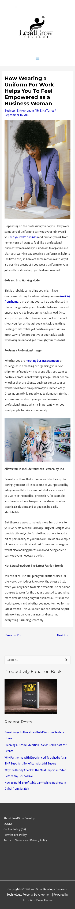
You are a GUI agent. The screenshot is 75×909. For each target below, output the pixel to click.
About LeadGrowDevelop (19, 818)
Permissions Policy (15, 835)
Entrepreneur (25, 110)
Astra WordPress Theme (37, 900)
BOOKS (8, 824)
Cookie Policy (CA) (14, 829)
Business (10, 110)
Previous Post (12, 635)
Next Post (65, 635)
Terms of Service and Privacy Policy (25, 840)
